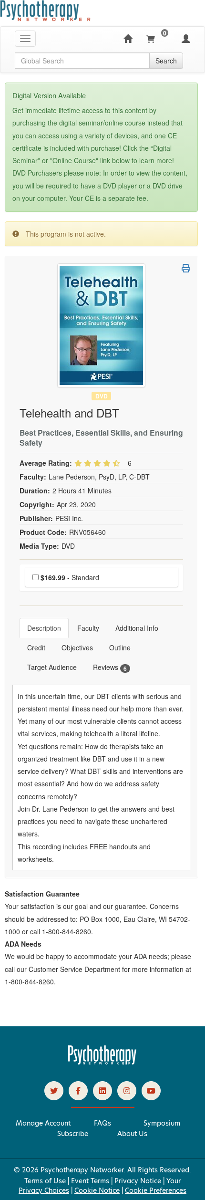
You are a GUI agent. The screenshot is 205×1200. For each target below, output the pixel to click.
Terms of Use (45, 1181)
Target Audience (52, 667)
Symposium (162, 1123)
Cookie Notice (97, 1190)
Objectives (77, 647)
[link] (53, 1090)
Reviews (110, 667)
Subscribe (72, 1133)
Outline (120, 647)
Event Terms (90, 1181)
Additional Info (136, 628)
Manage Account (43, 1123)
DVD (101, 396)
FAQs (102, 1123)
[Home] (127, 39)
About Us (132, 1133)
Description (44, 628)
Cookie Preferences (155, 1190)
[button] (186, 268)
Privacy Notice (137, 1181)
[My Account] (185, 39)
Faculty (88, 628)
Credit (36, 647)
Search (166, 60)
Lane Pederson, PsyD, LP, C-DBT (99, 476)
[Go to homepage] (102, 1062)
